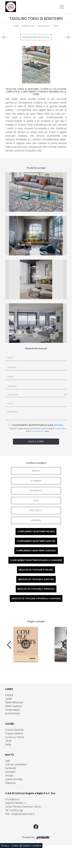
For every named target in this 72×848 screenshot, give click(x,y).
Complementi (44, 26)
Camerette (10, 768)
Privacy (5, 845)
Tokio (55, 26)
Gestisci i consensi (32, 845)
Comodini (10, 771)
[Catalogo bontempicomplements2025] (25, 644)
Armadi (9, 775)
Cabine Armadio (13, 779)
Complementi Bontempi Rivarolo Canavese (36, 560)
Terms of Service (37, 431)
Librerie (9, 695)
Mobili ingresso (13, 706)
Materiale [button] (36, 490)
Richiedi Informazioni (36, 37)
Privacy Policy (60, 428)
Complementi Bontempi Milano (36, 531)
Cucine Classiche (14, 729)
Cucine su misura (14, 737)
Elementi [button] (36, 480)
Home (16, 26)
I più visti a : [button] (36, 510)
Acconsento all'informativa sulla (37, 425)
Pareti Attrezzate (14, 702)
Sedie (8, 744)
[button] (62, 645)
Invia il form (36, 441)
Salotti (8, 698)
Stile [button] (36, 500)
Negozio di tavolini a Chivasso (36, 588)
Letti (7, 760)
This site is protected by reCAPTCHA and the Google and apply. (37, 430)
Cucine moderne (14, 733)
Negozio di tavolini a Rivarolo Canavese (36, 598)
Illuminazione (12, 713)
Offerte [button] (36, 520)
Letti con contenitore (16, 764)
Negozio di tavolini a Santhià (36, 579)
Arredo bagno (12, 709)
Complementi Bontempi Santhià (36, 541)
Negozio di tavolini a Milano (36, 569)
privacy (58, 425)
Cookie (15, 845)
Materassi (10, 783)
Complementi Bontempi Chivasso (36, 550)
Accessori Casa (28, 26)
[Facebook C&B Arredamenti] (36, 827)
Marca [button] (36, 470)
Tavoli (8, 740)
